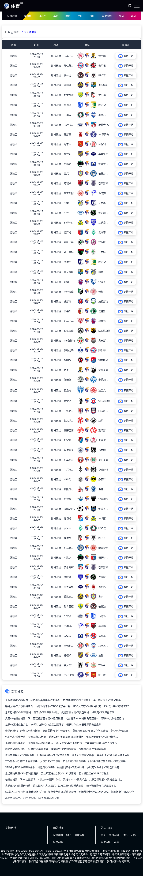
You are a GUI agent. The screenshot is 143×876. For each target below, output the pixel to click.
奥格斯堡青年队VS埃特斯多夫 (102, 736)
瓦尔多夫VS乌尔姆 (50, 761)
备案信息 (137, 850)
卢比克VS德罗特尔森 (49, 779)
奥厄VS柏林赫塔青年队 (17, 718)
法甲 (92, 16)
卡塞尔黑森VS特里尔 (16, 700)
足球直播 (12, 16)
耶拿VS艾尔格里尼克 (112, 718)
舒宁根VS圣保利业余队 (46, 712)
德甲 (80, 16)
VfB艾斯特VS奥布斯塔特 (68, 742)
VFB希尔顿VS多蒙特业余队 (20, 767)
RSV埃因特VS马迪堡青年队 (101, 785)
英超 (55, 16)
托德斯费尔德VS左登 (122, 791)
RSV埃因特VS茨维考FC (116, 706)
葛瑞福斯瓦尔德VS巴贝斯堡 (48, 718)
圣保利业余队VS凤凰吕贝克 (93, 791)
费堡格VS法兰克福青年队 (92, 749)
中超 (67, 16)
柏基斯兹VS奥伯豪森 (74, 761)
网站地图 (58, 835)
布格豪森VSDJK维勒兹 (40, 742)
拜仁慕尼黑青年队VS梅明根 (46, 700)
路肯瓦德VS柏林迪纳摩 (70, 785)
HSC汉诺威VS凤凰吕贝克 (87, 706)
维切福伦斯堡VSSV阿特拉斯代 (21, 773)
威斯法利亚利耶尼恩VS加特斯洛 (65, 736)
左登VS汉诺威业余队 (16, 724)
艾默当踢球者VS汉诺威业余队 (105, 779)
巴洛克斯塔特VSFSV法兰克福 (53, 755)
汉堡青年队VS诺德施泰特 (62, 791)
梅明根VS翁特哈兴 (15, 749)
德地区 (32, 32)
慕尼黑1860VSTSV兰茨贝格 (20, 797)
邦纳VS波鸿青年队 (15, 736)
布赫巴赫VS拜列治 (15, 742)
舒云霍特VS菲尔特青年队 (56, 730)
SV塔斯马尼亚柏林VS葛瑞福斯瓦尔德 (25, 791)
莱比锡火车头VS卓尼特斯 (107, 700)
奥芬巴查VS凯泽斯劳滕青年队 (113, 755)
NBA (121, 15)
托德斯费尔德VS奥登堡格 (75, 712)
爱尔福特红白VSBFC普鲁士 (94, 773)
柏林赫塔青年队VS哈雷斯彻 (20, 779)
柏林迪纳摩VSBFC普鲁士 (77, 700)
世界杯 (27, 16)
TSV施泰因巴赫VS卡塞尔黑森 (21, 761)
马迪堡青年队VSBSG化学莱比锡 (52, 706)
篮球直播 (107, 16)
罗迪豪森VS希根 (37, 736)
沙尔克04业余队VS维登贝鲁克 (102, 767)
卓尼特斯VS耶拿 (119, 730)
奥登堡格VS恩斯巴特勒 (17, 785)
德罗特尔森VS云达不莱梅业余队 (83, 724)
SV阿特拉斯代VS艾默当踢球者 (47, 724)
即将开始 (56, 55)
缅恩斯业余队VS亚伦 (83, 755)
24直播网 (68, 850)
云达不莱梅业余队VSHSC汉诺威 (58, 773)
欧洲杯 (42, 16)
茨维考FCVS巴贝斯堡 (75, 779)
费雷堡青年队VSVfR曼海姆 (19, 755)
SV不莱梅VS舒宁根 (48, 797)
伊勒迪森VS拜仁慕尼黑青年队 (101, 742)
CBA (133, 15)
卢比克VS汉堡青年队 (103, 712)
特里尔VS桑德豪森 (38, 749)
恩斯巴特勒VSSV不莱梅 (18, 712)
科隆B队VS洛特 (46, 767)
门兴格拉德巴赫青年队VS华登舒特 (107, 761)
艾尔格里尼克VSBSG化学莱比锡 (90, 730)
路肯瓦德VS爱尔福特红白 (19, 706)
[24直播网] (13, 8)
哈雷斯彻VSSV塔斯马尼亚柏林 (82, 718)
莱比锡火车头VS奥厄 (44, 785)
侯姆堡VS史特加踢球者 (63, 749)
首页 (23, 32)
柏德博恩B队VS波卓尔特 (70, 767)
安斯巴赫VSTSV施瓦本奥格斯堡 (22, 730)
